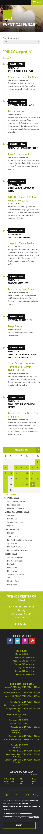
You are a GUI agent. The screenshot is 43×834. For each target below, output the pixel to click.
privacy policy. (33, 817)
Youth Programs (11, 498)
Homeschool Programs (15, 508)
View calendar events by (11, 38)
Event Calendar (11, 495)
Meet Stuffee (12, 571)
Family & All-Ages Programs (16, 512)
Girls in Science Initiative (16, 501)
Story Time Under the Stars (20, 71)
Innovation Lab (12, 519)
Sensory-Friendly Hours (15, 522)
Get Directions (22, 624)
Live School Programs (15, 561)
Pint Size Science (13, 505)
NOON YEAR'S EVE (14, 547)
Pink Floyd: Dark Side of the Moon (19, 540)
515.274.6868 (21, 617)
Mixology (10, 533)
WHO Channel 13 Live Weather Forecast (21, 189)
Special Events (11, 537)
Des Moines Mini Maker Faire (17, 550)
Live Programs (14, 105)
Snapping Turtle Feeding (19, 237)
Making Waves (28, 105)
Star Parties (11, 515)
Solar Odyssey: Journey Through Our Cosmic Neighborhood (22, 355)
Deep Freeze (27, 320)
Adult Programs (11, 529)
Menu (38, 2)
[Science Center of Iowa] (7, 15)
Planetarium (13, 68)
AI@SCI (10, 526)
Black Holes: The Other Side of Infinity (21, 405)
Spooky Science (13, 543)
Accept (19, 825)
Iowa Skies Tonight (29, 148)
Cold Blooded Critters (15, 557)
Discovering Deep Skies (18, 283)
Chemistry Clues (13, 581)
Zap (8, 578)
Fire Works (11, 564)
